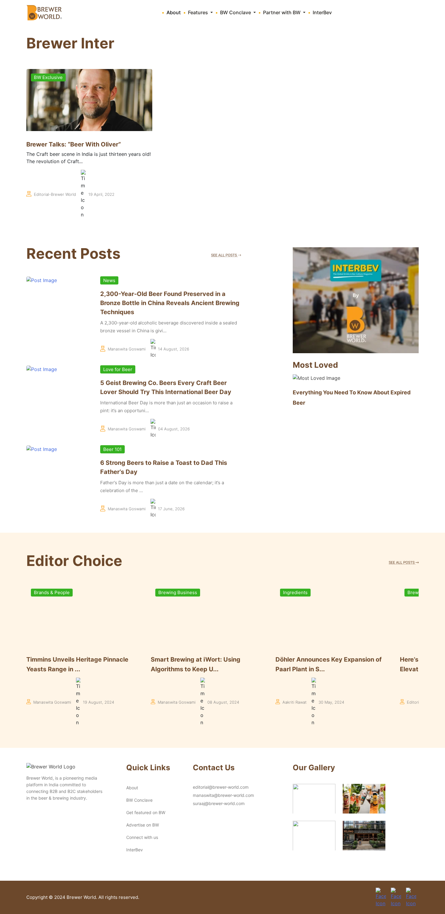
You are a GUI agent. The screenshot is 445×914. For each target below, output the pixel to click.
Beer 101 (112, 449)
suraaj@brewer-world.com (219, 803)
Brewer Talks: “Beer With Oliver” (73, 144)
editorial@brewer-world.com (221, 787)
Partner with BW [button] (282, 12)
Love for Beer (117, 369)
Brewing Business (59, 592)
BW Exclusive (48, 77)
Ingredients (177, 592)
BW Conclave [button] (236, 12)
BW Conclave (139, 800)
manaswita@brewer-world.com (223, 795)
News (109, 280)
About (173, 12)
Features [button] (198, 12)
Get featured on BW (145, 812)
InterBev (322, 12)
